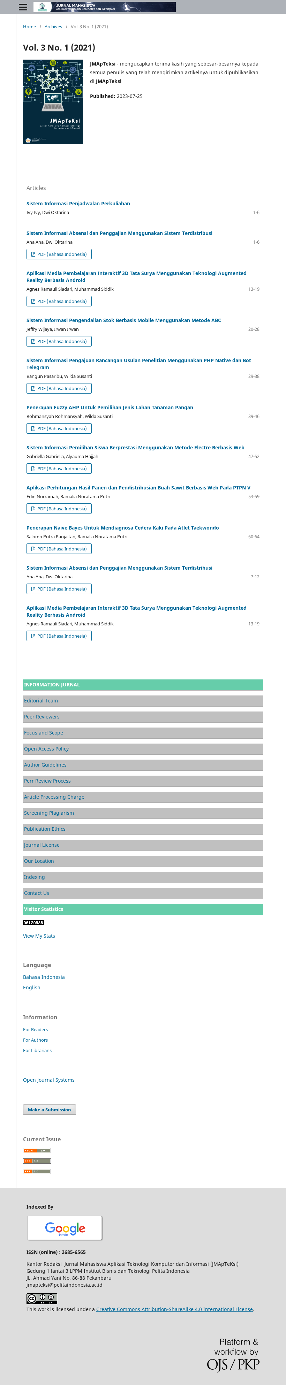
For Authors (35, 1040)
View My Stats (39, 936)
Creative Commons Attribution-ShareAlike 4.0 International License (174, 1309)
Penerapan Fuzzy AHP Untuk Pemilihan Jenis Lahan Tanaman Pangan (110, 407)
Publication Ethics (45, 828)
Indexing (34, 877)
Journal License (42, 845)
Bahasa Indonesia (44, 977)
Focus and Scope (43, 732)
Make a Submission (49, 1109)
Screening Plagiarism (49, 812)
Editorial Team (41, 700)
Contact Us (36, 893)
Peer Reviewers (42, 716)
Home (29, 26)
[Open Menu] (23, 7)
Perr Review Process (47, 780)
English (31, 987)
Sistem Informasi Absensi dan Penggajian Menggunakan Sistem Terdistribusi (119, 233)
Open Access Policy (46, 748)
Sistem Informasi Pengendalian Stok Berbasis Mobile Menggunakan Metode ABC (124, 320)
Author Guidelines (45, 764)
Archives (53, 26)
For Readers (35, 1029)
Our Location (39, 861)
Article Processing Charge (54, 796)
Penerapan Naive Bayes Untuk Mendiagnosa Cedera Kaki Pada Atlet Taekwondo (123, 527)
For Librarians (37, 1050)
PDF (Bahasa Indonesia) (61, 254)
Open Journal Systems (49, 1079)
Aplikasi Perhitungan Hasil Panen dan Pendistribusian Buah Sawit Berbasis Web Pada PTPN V (138, 487)
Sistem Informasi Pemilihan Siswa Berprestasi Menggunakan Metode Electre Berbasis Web (135, 447)
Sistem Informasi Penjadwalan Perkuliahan (78, 203)
